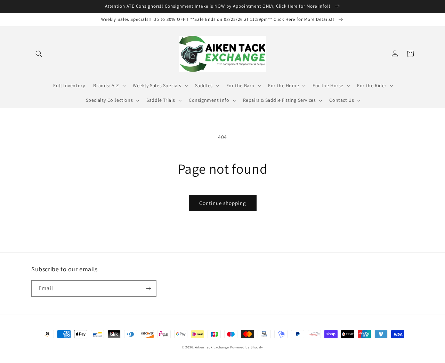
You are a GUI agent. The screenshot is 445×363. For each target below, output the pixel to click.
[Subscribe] (148, 288)
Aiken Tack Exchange (212, 347)
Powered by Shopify (247, 347)
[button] (39, 53)
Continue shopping (222, 203)
